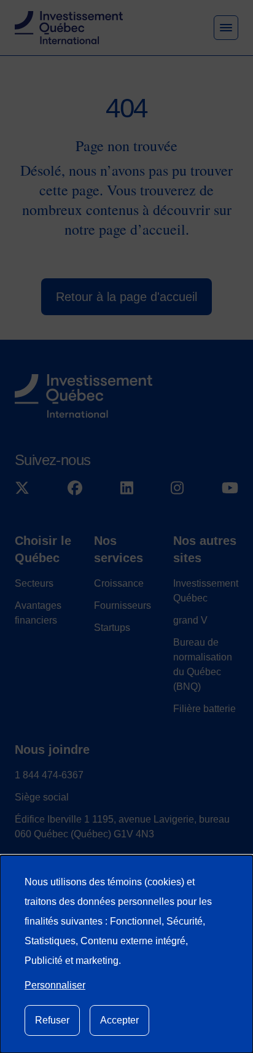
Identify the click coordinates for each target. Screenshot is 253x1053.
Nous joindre (52, 749)
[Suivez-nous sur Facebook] (75, 488)
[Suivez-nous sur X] (22, 488)
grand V (190, 620)
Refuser (52, 1020)
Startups (112, 627)
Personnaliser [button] (55, 985)
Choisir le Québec (43, 549)
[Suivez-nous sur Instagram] (177, 488)
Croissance (119, 583)
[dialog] (126, 954)
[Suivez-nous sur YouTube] (230, 488)
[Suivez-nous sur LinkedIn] (126, 488)
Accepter (119, 1020)
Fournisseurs (122, 605)
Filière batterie (204, 708)
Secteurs (34, 583)
